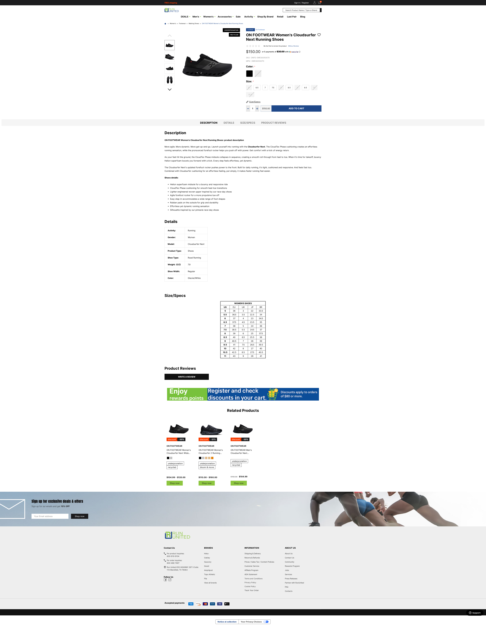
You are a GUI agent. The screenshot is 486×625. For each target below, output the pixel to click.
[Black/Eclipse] (168, 458)
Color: (250, 66)
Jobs (287, 570)
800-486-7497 (173, 563)
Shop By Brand (265, 16)
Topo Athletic (209, 574)
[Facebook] (165, 579)
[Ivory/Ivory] (206, 458)
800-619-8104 (173, 556)
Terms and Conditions (263, 578)
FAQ (286, 587)
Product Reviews (273, 122)
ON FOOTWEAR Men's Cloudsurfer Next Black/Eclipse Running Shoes (241, 452)
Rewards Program (292, 566)
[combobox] (301, 10)
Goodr (206, 566)
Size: (250, 81)
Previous (170, 36)
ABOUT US (290, 548)
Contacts (288, 591)
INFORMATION (252, 548)
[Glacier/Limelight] (203, 458)
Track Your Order (252, 590)
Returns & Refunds (252, 558)
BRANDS (208, 548)
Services (288, 574)
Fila (205, 578)
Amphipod (208, 570)
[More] (189, 16)
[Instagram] (169, 579)
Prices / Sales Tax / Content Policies (259, 562)
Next (170, 88)
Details (229, 122)
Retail (280, 16)
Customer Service (252, 566)
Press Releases (291, 578)
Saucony (207, 562)
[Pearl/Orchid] (209, 458)
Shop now (174, 483)
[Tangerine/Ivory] (212, 458)
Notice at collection (227, 621)
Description (208, 122)
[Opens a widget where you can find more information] (474, 613)
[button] (281, 51)
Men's (196, 16)
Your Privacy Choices (251, 621)
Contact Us (289, 558)
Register (305, 3)
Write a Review (293, 46)
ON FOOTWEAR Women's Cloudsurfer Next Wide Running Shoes (179, 452)
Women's (208, 16)
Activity (248, 16)
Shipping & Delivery (253, 553)
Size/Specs (247, 122)
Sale (238, 16)
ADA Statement (251, 574)
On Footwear (260, 30)
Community (289, 562)
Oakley (207, 558)
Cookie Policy (263, 586)
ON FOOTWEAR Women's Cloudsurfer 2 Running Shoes (211, 452)
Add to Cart (296, 108)
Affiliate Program (251, 570)
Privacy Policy (263, 582)
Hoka (206, 553)
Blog (302, 16)
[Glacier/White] (171, 458)
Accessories (225, 16)
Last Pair (292, 16)
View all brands (210, 583)
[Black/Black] (200, 458)
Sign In (297, 3)
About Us (288, 553)
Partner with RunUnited (294, 583)
